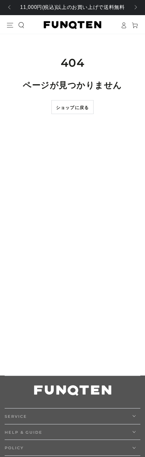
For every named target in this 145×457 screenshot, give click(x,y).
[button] (21, 25)
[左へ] (10, 8)
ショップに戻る (72, 107)
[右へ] (135, 8)
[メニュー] (10, 25)
